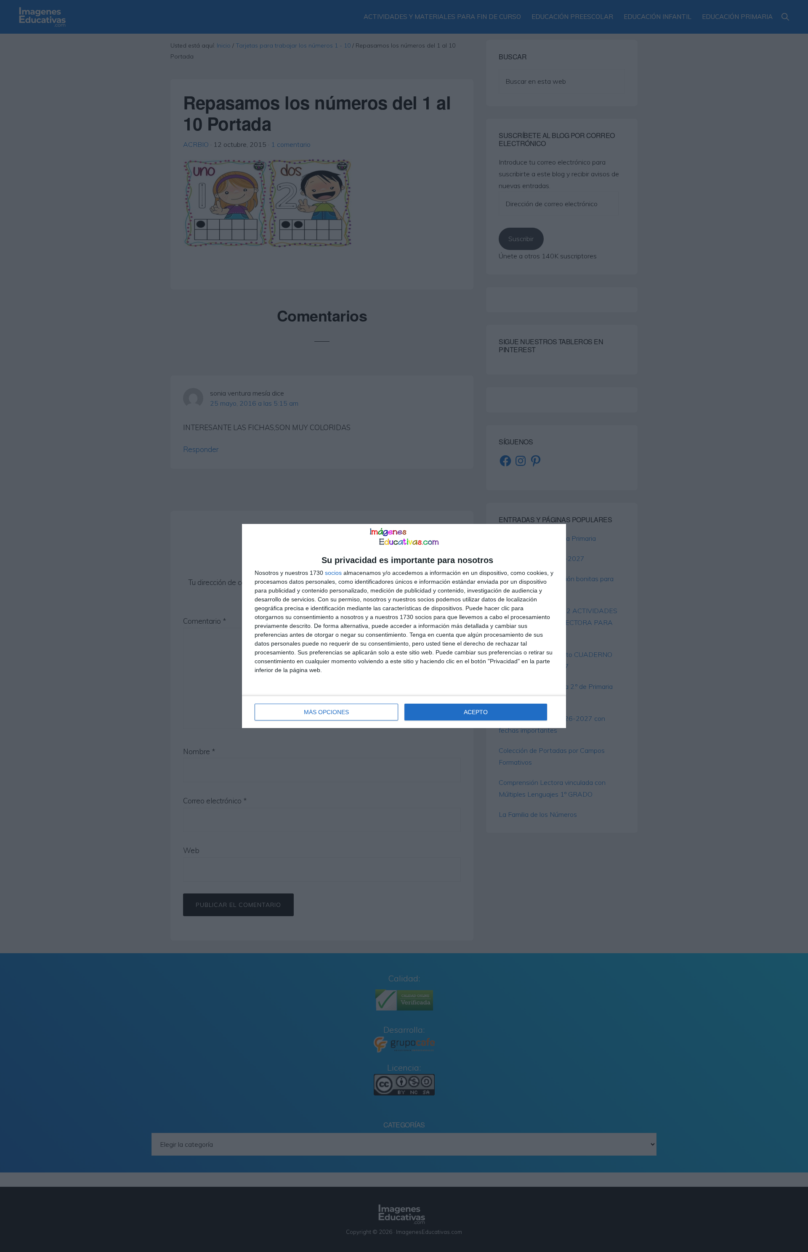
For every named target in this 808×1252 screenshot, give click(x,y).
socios (333, 573)
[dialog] (404, 626)
